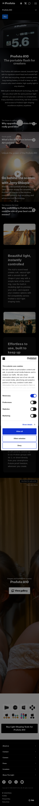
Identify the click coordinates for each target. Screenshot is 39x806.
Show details (27, 424)
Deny (19, 445)
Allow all (19, 431)
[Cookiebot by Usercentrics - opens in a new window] (28, 358)
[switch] (33, 402)
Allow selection (19, 438)
